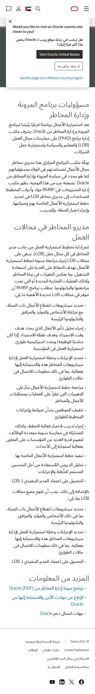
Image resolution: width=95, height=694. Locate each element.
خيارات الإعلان (51, 650)
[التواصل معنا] (9, 9)
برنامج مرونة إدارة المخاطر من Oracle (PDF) (46, 588)
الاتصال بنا (54, 667)
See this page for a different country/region (51, 77)
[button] (86, 9)
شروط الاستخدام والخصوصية (43, 641)
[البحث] (38, 9)
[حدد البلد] (28, 9)
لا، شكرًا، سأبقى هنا (69, 66)
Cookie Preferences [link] (76, 650)
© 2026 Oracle (79, 641)
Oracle (46, 613)
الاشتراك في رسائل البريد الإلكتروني (68, 658)
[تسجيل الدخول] (18, 9)
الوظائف (33, 650)
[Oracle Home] (74, 8)
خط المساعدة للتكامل (77, 667)
